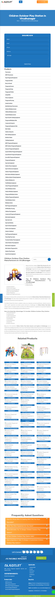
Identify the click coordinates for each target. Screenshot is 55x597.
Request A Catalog (53, 299)
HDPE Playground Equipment (11, 143)
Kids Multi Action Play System (11, 106)
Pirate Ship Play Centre (10, 237)
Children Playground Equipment (12, 197)
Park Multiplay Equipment (10, 183)
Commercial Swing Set (10, 123)
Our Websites (31, 574)
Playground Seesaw (9, 86)
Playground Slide (9, 80)
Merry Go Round (8, 83)
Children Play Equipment (10, 211)
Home (18, 20)
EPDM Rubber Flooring (10, 208)
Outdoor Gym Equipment (10, 228)
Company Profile (32, 567)
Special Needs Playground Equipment (13, 154)
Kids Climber (8, 129)
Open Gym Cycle (8, 220)
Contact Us (40, 558)
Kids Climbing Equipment (10, 134)
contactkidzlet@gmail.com (45, 587)
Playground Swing (9, 89)
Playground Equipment (10, 160)
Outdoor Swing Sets (9, 131)
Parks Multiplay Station (10, 200)
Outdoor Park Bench (9, 231)
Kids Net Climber (8, 137)
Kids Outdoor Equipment (10, 245)
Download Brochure (42, 1)
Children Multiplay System (10, 111)
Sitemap (31, 569)
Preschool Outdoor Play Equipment (12, 239)
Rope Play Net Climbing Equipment (12, 117)
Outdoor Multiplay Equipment (11, 191)
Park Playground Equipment (11, 234)
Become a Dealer (1, 298)
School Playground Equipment (11, 185)
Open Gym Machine (9, 222)
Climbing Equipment (9, 140)
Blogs (30, 576)
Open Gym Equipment (9, 163)
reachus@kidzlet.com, (35, 587)
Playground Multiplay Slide (11, 120)
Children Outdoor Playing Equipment (13, 177)
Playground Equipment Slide (11, 126)
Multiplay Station (9, 202)
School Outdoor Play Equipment (12, 242)
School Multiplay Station (10, 188)
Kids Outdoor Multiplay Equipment (12, 174)
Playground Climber (9, 92)
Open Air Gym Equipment (10, 254)
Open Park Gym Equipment (10, 225)
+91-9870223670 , (36, 590)
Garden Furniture (8, 103)
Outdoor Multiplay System (10, 109)
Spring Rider (7, 94)
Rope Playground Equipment (11, 77)
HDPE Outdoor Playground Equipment (13, 146)
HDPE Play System (9, 74)
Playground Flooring (9, 100)
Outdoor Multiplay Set (10, 180)
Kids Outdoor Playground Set (11, 248)
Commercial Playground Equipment (12, 214)
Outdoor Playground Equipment (12, 171)
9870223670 (22, 559)
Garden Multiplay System (10, 114)
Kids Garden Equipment (10, 217)
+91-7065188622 (11, 559)
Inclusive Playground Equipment (12, 148)
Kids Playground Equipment (11, 205)
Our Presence (31, 571)
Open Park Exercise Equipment (11, 168)
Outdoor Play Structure (10, 251)
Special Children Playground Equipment (13, 151)
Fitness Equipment (9, 97)
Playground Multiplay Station (11, 194)
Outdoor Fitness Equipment (11, 166)
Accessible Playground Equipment (12, 157)
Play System (8, 72)
